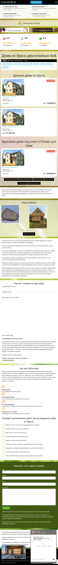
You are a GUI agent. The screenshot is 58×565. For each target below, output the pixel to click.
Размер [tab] (11, 60)
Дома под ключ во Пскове (31, 23)
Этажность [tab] (19, 60)
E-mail (3, 481)
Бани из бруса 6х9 (22, 183)
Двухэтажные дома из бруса (25, 179)
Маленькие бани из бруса (34, 183)
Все (26, 60)
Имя (3, 469)
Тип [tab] (5, 60)
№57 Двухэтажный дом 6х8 (10, 167)
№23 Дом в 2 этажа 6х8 (9, 126)
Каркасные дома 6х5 (38, 179)
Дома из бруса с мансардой (11, 179)
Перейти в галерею (29, 234)
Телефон (4, 475)
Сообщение (5, 487)
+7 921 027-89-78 (8, 2)
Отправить (6, 508)
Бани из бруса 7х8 (49, 179)
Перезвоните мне (36, 2)
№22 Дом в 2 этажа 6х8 (9, 97)
